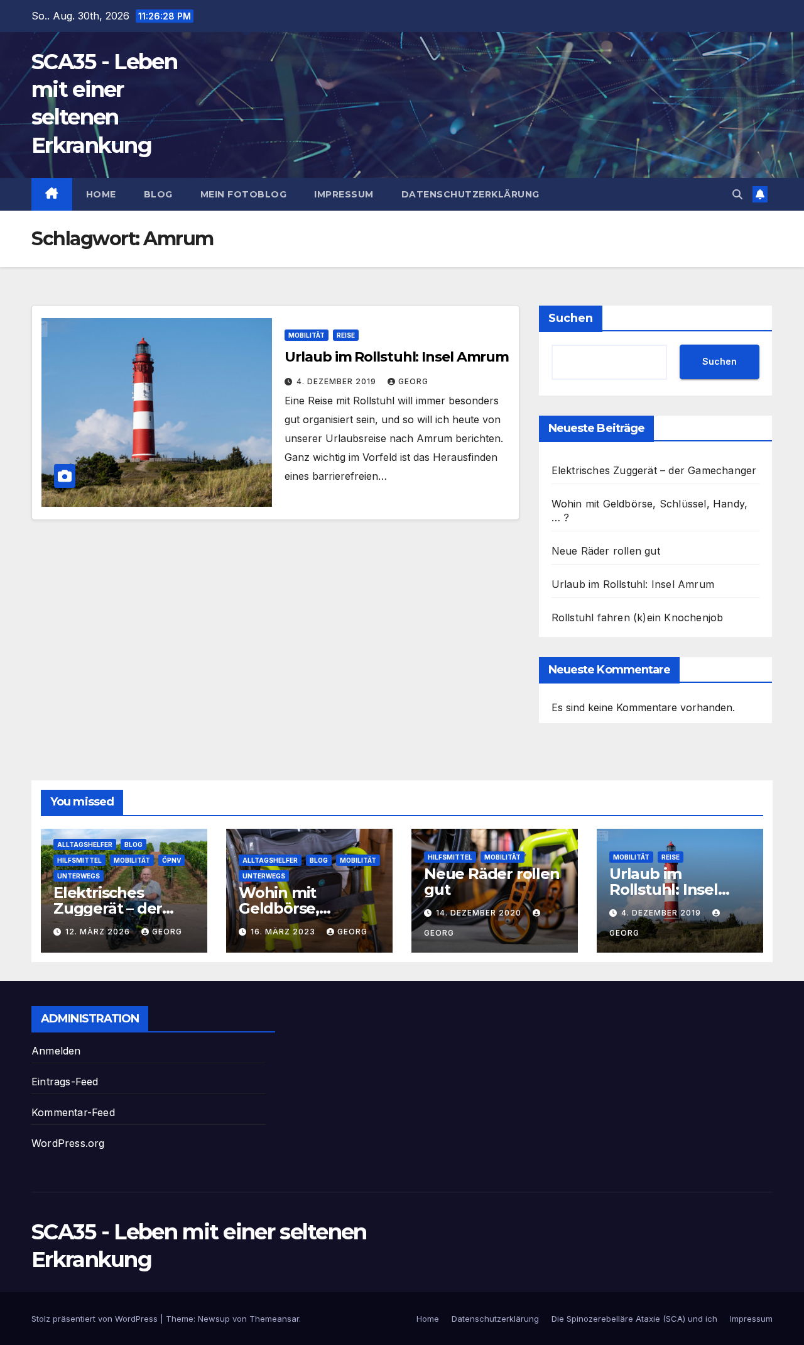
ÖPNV (171, 860)
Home (101, 194)
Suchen (570, 318)
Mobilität (306, 335)
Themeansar (274, 1319)
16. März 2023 (284, 931)
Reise (346, 335)
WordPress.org (68, 1143)
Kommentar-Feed (73, 1112)
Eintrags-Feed (65, 1081)
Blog (158, 194)
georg (413, 381)
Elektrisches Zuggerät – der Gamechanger (654, 470)
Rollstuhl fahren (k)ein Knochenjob (637, 617)
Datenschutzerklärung (470, 194)
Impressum (344, 194)
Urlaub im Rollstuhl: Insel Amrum (397, 356)
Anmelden (56, 1050)
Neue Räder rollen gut (605, 551)
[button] (737, 194)
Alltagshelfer (84, 844)
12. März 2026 (99, 931)
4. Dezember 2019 (337, 381)
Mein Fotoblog (243, 194)
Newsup (214, 1319)
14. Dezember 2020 (480, 912)
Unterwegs (78, 876)
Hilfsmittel (79, 860)
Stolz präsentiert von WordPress (95, 1319)
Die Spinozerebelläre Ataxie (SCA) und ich (634, 1319)
